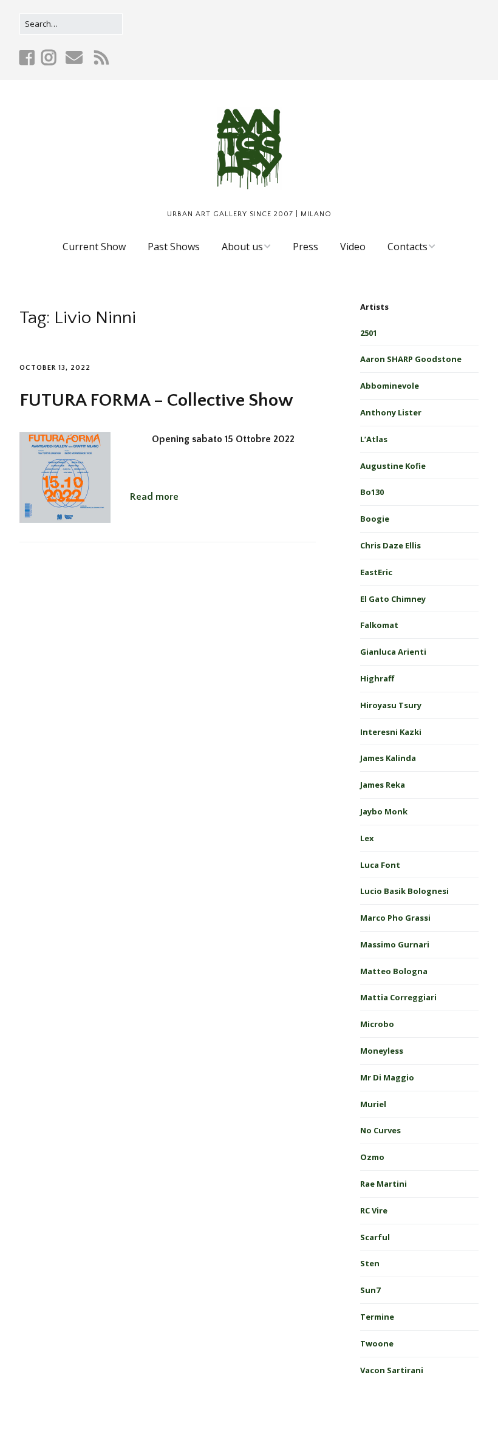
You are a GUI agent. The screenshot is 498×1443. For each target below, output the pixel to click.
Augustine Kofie (393, 465)
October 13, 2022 (54, 368)
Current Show (94, 246)
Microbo (377, 1023)
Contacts (407, 246)
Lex (367, 838)
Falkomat (379, 624)
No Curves (380, 1130)
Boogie (374, 518)
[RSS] (102, 57)
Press (305, 246)
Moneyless (381, 1050)
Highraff (377, 678)
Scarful (375, 1237)
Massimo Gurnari (394, 944)
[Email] (74, 57)
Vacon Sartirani (391, 1370)
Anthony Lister (390, 412)
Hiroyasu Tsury (390, 705)
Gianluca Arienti (393, 651)
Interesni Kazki (390, 731)
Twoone (377, 1343)
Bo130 (372, 491)
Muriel (373, 1104)
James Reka (382, 784)
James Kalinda (388, 757)
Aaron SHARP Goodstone (411, 358)
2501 (368, 332)
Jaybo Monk (384, 811)
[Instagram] (49, 57)
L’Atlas (373, 439)
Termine (377, 1316)
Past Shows (174, 246)
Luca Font (380, 864)
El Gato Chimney (393, 598)
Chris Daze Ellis (390, 545)
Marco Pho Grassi (395, 917)
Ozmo (372, 1156)
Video (353, 246)
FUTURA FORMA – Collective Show (156, 401)
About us (242, 246)
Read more (154, 496)
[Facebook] (28, 57)
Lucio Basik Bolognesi (404, 890)
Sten (370, 1263)
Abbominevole (389, 385)
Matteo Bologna (394, 971)
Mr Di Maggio (387, 1077)
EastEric (376, 572)
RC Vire (373, 1210)
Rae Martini (383, 1183)
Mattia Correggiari (398, 997)
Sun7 (370, 1289)
